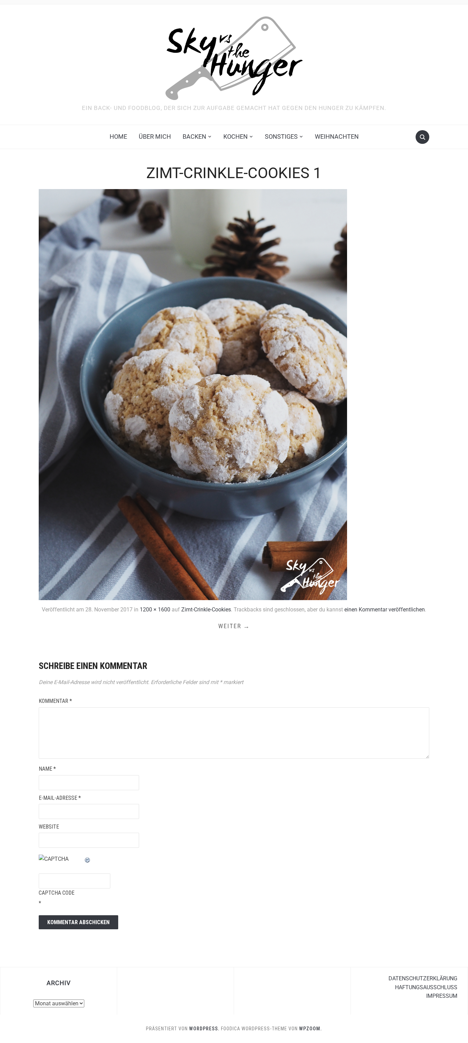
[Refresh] (87, 859)
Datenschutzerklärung (423, 978)
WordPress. (204, 1028)
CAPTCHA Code (56, 893)
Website (49, 826)
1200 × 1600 (155, 609)
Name (47, 769)
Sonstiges (281, 136)
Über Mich (155, 136)
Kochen (235, 136)
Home (118, 136)
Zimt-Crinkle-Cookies (206, 609)
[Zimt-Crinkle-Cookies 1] (193, 394)
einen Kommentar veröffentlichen (384, 609)
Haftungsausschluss (426, 987)
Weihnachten (337, 136)
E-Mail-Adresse (60, 798)
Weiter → (234, 626)
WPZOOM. (310, 1028)
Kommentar (55, 701)
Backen (194, 136)
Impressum (441, 996)
